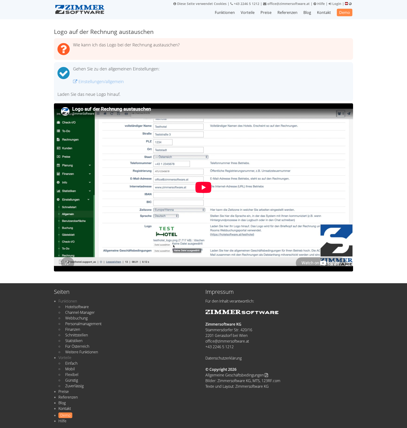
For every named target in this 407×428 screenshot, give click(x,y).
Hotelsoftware (77, 306)
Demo (344, 12)
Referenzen (287, 12)
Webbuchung (76, 318)
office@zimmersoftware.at (288, 3)
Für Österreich (77, 346)
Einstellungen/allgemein (100, 81)
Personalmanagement (83, 323)
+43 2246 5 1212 (246, 3)
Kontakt (324, 12)
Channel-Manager (80, 312)
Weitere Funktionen (81, 352)
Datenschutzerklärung (223, 358)
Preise (266, 12)
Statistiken (73, 340)
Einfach (71, 363)
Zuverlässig (74, 385)
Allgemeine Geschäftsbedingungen (235, 375)
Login (336, 3)
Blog (307, 12)
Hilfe (320, 3)
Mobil (70, 368)
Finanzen (72, 329)
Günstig (71, 380)
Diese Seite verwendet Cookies (201, 3)
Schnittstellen (76, 335)
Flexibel (71, 374)
